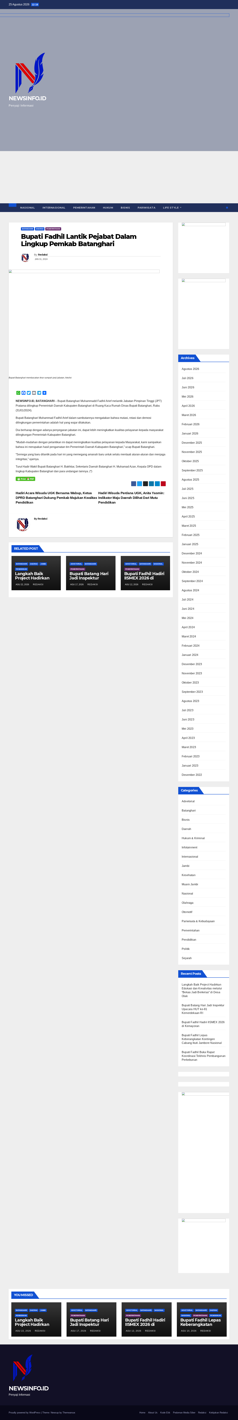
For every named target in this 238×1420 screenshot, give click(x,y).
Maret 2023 (189, 747)
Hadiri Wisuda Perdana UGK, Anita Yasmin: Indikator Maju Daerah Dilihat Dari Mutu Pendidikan (131, 497)
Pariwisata (146, 207)
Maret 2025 (189, 525)
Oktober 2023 (190, 682)
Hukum (108, 207)
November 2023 (192, 673)
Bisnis (125, 207)
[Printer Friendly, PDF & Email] (25, 478)
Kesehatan (188, 875)
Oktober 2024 (190, 571)
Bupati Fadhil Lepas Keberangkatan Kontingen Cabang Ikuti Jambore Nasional (202, 1039)
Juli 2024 (187, 599)
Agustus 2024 (190, 590)
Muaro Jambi (190, 884)
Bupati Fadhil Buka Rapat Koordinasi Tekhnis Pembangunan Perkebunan (203, 1056)
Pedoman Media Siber (184, 1412)
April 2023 (188, 737)
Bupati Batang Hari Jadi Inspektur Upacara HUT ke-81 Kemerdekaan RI (89, 580)
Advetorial (76, 564)
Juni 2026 (188, 387)
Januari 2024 (190, 654)
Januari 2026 (190, 433)
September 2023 (192, 691)
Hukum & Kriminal (193, 838)
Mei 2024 (188, 618)
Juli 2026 (187, 378)
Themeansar (69, 1412)
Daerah (39, 229)
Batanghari (27, 229)
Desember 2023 (192, 664)
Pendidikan (21, 569)
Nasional (27, 207)
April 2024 (188, 627)
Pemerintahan (84, 207)
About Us (153, 1412)
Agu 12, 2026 (133, 1331)
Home (142, 1412)
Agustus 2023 (190, 701)
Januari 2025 (190, 544)
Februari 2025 (191, 535)
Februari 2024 (191, 645)
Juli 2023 (187, 710)
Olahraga (188, 902)
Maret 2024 (189, 636)
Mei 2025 (188, 507)
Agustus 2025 (190, 479)
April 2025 (188, 516)
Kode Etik (165, 1412)
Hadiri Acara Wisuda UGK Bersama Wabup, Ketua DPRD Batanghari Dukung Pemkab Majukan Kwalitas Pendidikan (56, 497)
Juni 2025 (188, 498)
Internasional (54, 207)
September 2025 (192, 470)
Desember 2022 (192, 774)
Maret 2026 (189, 415)
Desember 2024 (192, 553)
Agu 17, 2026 (78, 1331)
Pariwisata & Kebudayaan (198, 921)
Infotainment (189, 847)
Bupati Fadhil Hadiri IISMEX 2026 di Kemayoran (144, 578)
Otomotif (187, 912)
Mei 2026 (188, 396)
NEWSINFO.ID (28, 1388)
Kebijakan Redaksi (218, 1412)
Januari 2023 (190, 765)
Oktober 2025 (190, 461)
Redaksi (43, 254)
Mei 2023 (188, 728)
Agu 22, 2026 (23, 1331)
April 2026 (188, 405)
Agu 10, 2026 (189, 1331)
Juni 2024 (188, 608)
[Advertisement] (119, 177)
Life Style (171, 207)
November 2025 (192, 451)
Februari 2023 (191, 756)
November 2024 (192, 562)
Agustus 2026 (190, 368)
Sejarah (187, 958)
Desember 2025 (192, 442)
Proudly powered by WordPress (25, 1412)
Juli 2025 (187, 488)
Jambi (43, 564)
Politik (186, 948)
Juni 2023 (188, 719)
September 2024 (192, 581)
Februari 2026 (191, 424)
